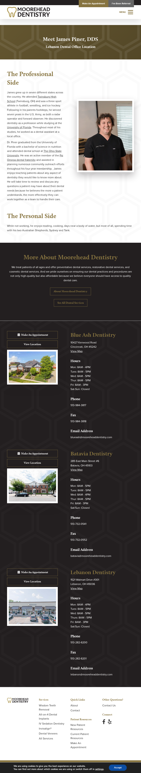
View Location (32, 344)
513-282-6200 (78, 642)
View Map (76, 351)
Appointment (93, 3)
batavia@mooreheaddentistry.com (90, 556)
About (74, 705)
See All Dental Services (70, 302)
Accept (118, 767)
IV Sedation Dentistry (51, 723)
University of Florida (19, 127)
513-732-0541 (78, 524)
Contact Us (109, 705)
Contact (75, 710)
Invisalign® (45, 728)
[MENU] (130, 12)
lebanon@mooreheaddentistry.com (91, 674)
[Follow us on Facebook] (103, 721)
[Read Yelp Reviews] (109, 721)
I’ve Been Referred (121, 3)
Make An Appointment (34, 334)
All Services (46, 738)
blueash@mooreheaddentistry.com (91, 437)
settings (99, 769)
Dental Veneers (48, 733)
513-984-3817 (78, 405)
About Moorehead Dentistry (70, 291)
